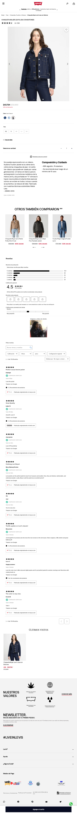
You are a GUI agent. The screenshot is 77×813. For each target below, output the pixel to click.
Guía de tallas (8, 139)
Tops (7, 15)
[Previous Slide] (20, 9)
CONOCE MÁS (67, 694)
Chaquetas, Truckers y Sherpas (18, 15)
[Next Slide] (57, 9)
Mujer (2, 15)
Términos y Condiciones (10, 793)
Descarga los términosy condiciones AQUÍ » (65, 793)
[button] (6, 131)
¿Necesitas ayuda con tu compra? (39, 156)
